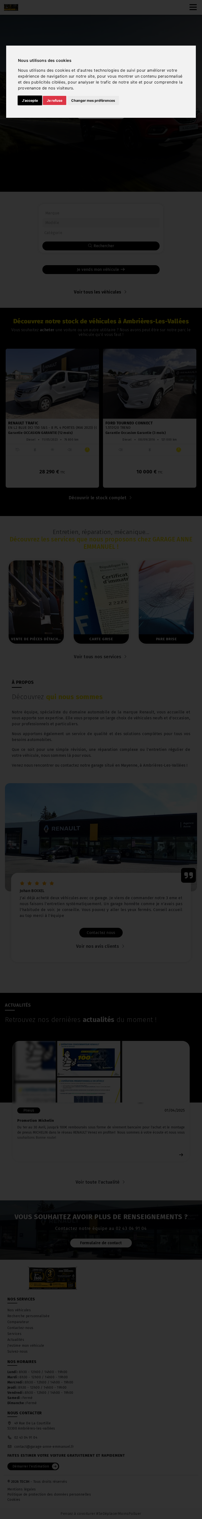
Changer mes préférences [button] (93, 100)
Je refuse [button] (54, 100)
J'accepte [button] (30, 100)
